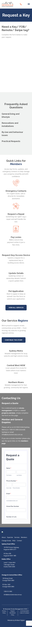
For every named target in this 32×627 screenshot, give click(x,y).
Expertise (10, 537)
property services (8, 413)
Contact (19, 541)
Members (24, 537)
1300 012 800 (8, 591)
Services (17, 537)
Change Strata (6, 541)
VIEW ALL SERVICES (16, 307)
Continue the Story (13, 340)
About (4, 537)
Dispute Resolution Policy (13, 613)
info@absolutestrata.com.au (13, 595)
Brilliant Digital (19, 620)
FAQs (14, 541)
